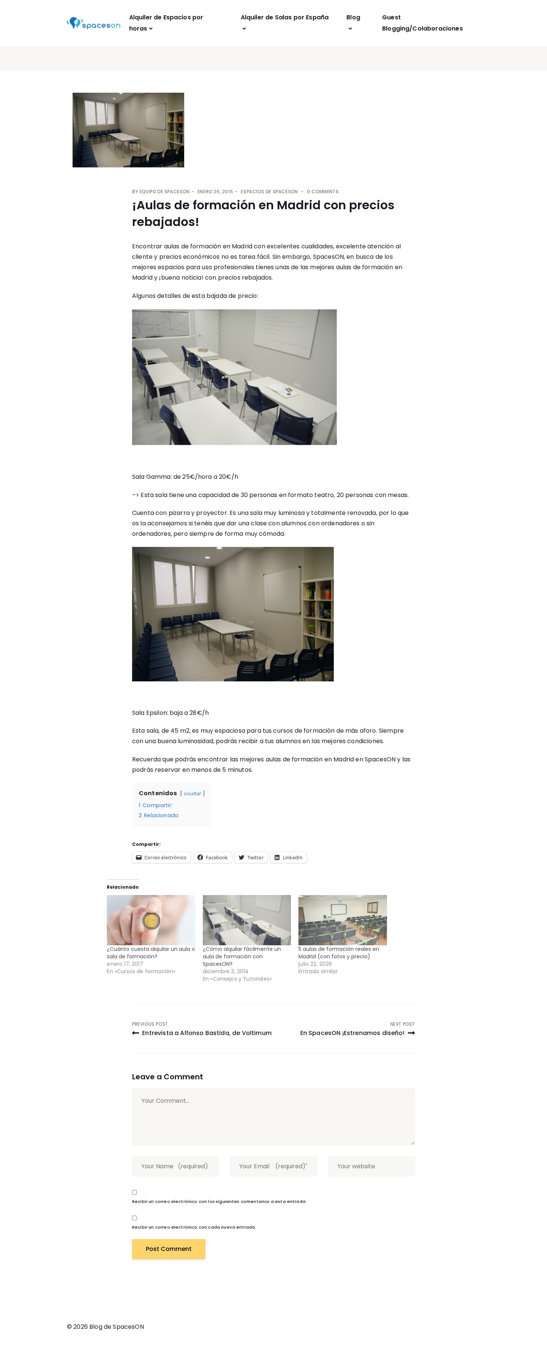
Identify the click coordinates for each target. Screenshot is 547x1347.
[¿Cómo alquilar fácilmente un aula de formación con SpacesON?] (247, 920)
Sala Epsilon (149, 712)
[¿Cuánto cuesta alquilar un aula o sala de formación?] (151, 920)
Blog (353, 17)
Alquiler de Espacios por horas (166, 23)
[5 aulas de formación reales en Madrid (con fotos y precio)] (342, 920)
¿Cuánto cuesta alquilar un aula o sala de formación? (151, 952)
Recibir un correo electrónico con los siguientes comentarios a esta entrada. (219, 1201)
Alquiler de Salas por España (285, 17)
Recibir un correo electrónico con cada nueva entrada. (194, 1227)
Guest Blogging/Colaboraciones (422, 23)
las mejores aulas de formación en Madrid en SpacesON (313, 759)
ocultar (192, 793)
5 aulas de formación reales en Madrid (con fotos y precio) (338, 952)
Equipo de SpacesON (165, 191)
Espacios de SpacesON (269, 191)
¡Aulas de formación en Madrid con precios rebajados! (263, 213)
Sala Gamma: (152, 476)
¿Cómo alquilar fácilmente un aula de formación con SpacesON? (242, 956)
